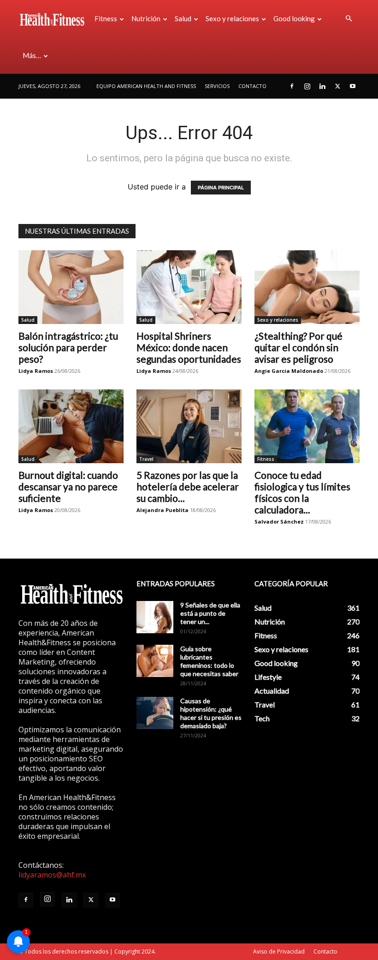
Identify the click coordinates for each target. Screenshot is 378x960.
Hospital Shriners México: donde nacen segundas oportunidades (188, 347)
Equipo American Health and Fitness (146, 85)
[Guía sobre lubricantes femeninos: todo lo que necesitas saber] (154, 661)
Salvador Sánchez (279, 521)
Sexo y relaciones (232, 18)
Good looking (294, 18)
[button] (348, 18)
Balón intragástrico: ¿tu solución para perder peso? (68, 347)
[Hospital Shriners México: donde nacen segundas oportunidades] (189, 287)
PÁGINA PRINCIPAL (221, 187)
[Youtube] (353, 86)
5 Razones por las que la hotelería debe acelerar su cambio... (187, 486)
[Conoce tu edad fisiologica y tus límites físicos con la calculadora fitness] (307, 426)
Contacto (252, 85)
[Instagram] (307, 86)
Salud (183, 18)
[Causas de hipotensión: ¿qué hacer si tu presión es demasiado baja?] (154, 713)
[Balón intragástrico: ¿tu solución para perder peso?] (71, 287)
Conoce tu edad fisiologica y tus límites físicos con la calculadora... (302, 492)
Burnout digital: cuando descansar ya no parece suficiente (68, 486)
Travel (146, 459)
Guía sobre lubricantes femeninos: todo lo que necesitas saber (209, 661)
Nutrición (145, 18)
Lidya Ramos (35, 370)
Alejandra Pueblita (162, 510)
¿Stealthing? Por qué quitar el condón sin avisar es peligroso (298, 347)
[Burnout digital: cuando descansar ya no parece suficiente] (71, 426)
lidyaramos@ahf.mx (52, 875)
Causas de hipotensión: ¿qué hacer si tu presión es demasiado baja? (211, 713)
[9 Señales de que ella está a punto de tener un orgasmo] (154, 617)
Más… (32, 55)
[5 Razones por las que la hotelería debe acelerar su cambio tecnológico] (189, 426)
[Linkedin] (322, 86)
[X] (337, 86)
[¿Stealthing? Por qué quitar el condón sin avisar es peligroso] (307, 287)
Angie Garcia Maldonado (288, 370)
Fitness (105, 18)
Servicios (217, 85)
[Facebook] (292, 86)
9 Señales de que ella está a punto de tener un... (210, 613)
